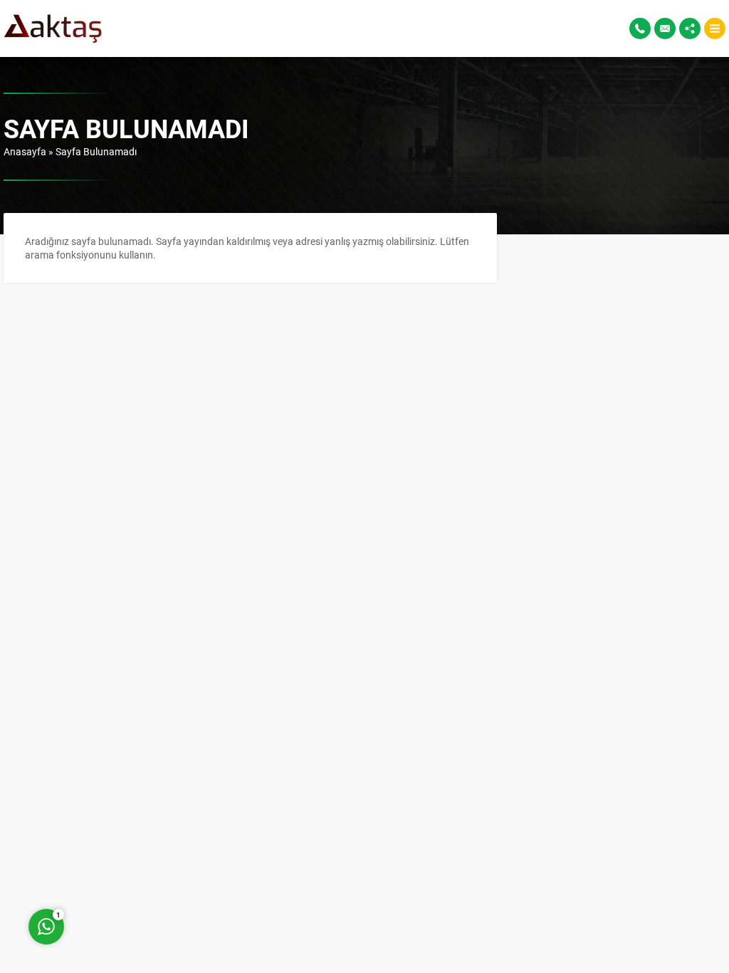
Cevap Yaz (135, 869)
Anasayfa (25, 151)
